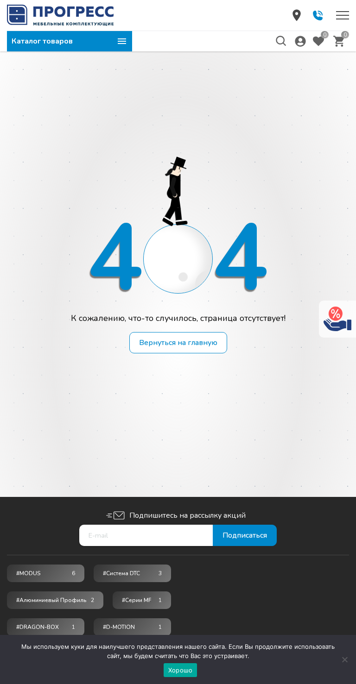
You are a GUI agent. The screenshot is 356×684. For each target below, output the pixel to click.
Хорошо (180, 670)
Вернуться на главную (178, 343)
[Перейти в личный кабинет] (300, 41)
